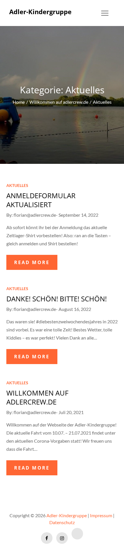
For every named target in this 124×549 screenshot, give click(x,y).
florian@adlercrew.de (35, 215)
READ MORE (32, 262)
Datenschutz (62, 522)
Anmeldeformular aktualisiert (41, 200)
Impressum (101, 515)
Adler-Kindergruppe (40, 11)
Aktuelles (17, 185)
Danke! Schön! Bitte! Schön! (56, 298)
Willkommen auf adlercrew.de (37, 397)
